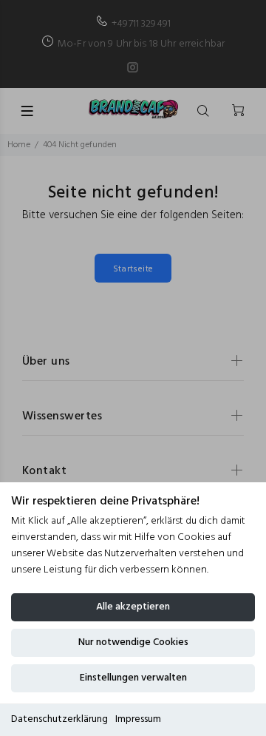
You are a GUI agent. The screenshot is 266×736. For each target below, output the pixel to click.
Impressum (138, 719)
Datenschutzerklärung (59, 719)
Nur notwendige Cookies (133, 642)
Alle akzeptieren (133, 606)
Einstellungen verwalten (133, 677)
